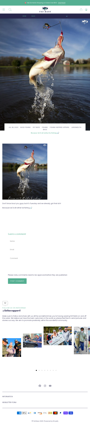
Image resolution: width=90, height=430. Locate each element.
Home (24, 16)
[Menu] (3, 10)
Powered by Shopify (51, 421)
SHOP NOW (61, 3)
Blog (33, 16)
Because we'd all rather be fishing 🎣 (54, 16)
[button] (10, 9)
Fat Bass (36, 421)
